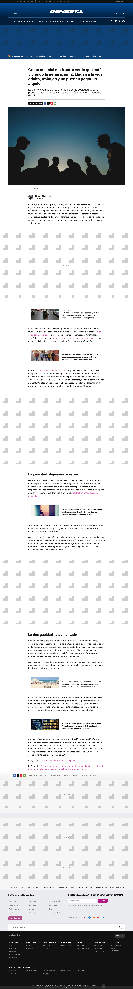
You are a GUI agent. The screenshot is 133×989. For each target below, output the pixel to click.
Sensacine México (49, 970)
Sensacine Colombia (46, 974)
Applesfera (12, 951)
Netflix (11, 913)
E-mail (55, 103)
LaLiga (101, 56)
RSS (94, 917)
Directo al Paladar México (65, 971)
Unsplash (71, 760)
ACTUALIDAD (19, 21)
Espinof (45, 948)
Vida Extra (29, 948)
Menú (14, 14)
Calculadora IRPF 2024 (85, 887)
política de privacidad (96, 905)
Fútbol (94, 56)
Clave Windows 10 (49, 887)
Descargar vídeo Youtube (66, 887)
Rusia (49, 56)
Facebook (119, 21)
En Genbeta (65, 310)
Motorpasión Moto (83, 948)
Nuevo (118, 14)
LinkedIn (102, 917)
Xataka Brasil (13, 973)
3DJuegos (29, 945)
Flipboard (116, 21)
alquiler (94, 775)
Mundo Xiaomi (13, 957)
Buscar (120, 927)
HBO (55, 56)
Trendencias (98, 945)
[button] (42, 196)
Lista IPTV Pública (101, 887)
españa (76, 775)
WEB (82, 21)
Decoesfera (98, 948)
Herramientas (13, 905)
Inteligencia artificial (55, 901)
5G (80, 56)
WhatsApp (32, 913)
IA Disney (36, 887)
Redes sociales (14, 909)
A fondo (39, 775)
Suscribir (103, 901)
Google (86, 56)
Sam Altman (29, 56)
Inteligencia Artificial (55, 913)
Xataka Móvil (13, 948)
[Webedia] (14, 935)
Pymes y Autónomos (115, 949)
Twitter (112, 21)
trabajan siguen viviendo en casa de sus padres (74, 338)
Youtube (85, 917)
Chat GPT (27, 887)
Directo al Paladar (65, 945)
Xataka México (13, 970)
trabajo (85, 775)
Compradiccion (99, 951)
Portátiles (63, 56)
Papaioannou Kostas (53, 760)
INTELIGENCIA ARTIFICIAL (37, 21)
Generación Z (40, 56)
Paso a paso (13, 901)
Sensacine (46, 945)
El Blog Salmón (116, 945)
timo (50, 909)
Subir (118, 936)
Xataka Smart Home (15, 954)
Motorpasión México (81, 971)
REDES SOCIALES (57, 21)
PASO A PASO (91, 21)
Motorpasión (81, 945)
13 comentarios (36, 103)
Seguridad (32, 905)
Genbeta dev (53, 905)
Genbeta (67, 11)
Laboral (46, 775)
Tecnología (73, 56)
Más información (82, 987)
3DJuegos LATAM (32, 970)
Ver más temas (15, 918)
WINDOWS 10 (72, 21)
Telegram (123, 21)
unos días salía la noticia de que (52, 370)
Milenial (67, 775)
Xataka (11, 945)
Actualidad (32, 901)
